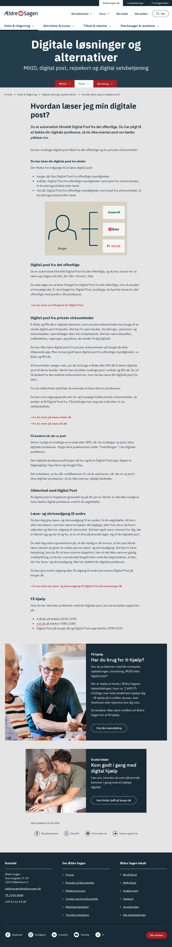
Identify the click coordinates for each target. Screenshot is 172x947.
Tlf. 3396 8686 (14, 895)
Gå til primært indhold (16, 2)
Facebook (17, 934)
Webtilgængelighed (77, 907)
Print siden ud (99, 833)
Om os (102, 13)
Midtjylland (129, 882)
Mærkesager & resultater (138, 26)
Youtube (85, 934)
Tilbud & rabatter (96, 26)
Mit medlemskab (80, 13)
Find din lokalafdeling (109, 728)
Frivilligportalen (160, 3)
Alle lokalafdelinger (134, 915)
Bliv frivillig (122, 13)
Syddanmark (130, 890)
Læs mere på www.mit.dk (51, 423)
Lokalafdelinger (135, 3)
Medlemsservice (75, 890)
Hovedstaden (131, 907)
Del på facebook (49, 833)
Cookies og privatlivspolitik (82, 898)
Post (82, 83)
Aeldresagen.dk (111, 3)
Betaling (103, 83)
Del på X (75, 833)
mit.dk (41, 624)
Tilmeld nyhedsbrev (77, 915)
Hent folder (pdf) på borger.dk (113, 800)
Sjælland (128, 898)
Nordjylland (130, 874)
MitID (63, 83)
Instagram (40, 934)
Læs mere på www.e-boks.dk (53, 417)
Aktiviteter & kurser (57, 26)
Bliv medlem (141, 13)
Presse (70, 874)
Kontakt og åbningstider (80, 882)
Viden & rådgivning (17, 26)
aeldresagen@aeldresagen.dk (23, 888)
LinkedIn (63, 934)
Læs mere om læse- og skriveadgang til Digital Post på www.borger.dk (78, 586)
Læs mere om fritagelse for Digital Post (59, 305)
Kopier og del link (128, 833)
